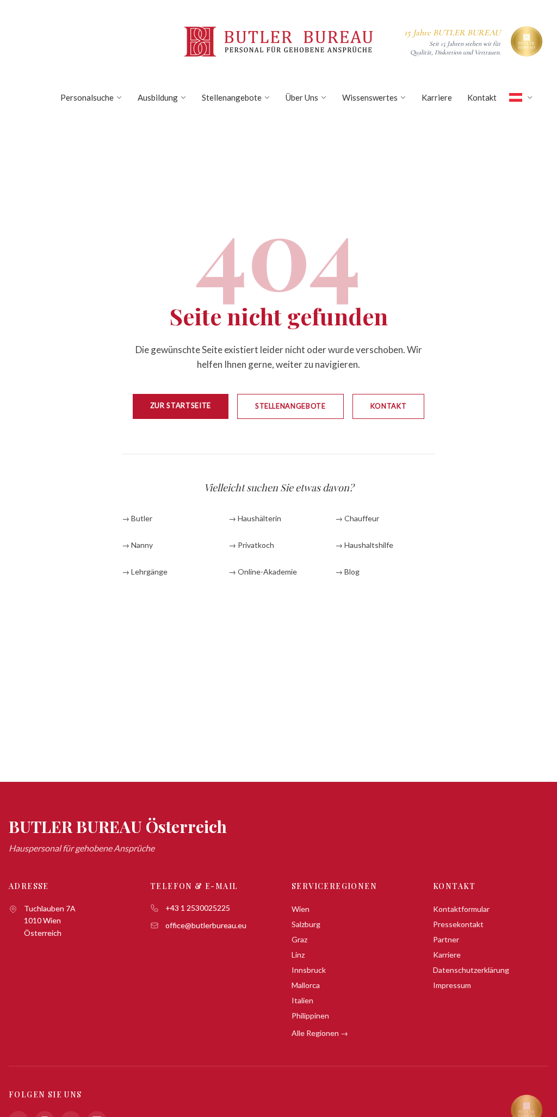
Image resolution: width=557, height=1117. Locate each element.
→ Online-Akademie (262, 571)
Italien (302, 1000)
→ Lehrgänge (145, 571)
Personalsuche (87, 97)
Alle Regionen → (320, 1033)
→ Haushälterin (254, 518)
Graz (299, 939)
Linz (298, 954)
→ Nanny (137, 545)
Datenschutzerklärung (471, 969)
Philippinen (310, 1015)
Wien (301, 909)
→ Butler (137, 518)
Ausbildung (158, 97)
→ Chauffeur (357, 518)
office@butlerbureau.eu (205, 925)
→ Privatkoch (251, 545)
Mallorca (306, 985)
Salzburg (306, 924)
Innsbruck (309, 969)
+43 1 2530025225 (197, 907)
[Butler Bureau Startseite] (278, 41)
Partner (446, 939)
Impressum (452, 985)
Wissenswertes (370, 97)
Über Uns (302, 97)
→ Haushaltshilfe (364, 545)
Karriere (437, 97)
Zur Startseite (180, 405)
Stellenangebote (232, 97)
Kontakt (482, 97)
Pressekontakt (458, 924)
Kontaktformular (461, 909)
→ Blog (347, 571)
